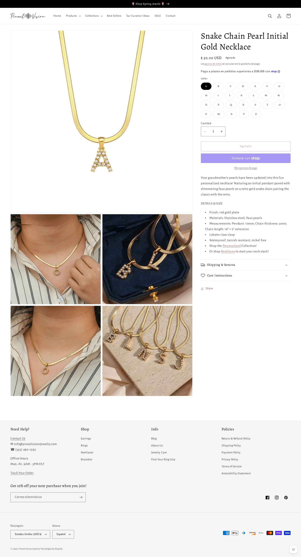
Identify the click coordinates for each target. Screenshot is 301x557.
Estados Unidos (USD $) (28, 534)
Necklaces (228, 251)
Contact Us (17, 438)
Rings (84, 445)
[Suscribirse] (81, 497)
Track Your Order (22, 473)
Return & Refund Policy (236, 438)
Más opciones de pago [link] (245, 168)
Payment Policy (231, 452)
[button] (73, 16)
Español (61, 534)
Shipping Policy (231, 445)
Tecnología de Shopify (52, 549)
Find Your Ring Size (163, 459)
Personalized (232, 245)
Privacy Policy (230, 459)
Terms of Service (232, 466)
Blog (154, 438)
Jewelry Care (159, 452)
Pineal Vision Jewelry (29, 549)
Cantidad (206, 123)
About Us (157, 445)
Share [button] (209, 288)
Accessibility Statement (236, 473)
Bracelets (86, 459)
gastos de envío (213, 64)
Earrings (86, 438)
